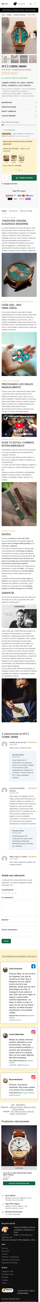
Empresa (5, 1248)
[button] (35, 3)
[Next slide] (33, 35)
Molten (21, 162)
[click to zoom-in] (20, 35)
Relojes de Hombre (20, 15)
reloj (12, 1111)
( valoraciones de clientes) (21, 69)
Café (6, 162)
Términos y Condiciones (10, 1257)
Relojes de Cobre (30, 1107)
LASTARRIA (12, 1065)
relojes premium (21, 1114)
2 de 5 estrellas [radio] (6, 893)
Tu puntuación (8, 890)
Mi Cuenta (5, 1251)
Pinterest (5, 1277)
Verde (14, 162)
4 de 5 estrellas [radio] (12, 893)
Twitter (4, 1283)
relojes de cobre (20, 1111)
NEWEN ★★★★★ (23, 1065)
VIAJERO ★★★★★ (15, 1020)
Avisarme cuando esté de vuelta (19, 1183)
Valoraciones (25, 211)
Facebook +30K (7, 1274)
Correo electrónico (10, 930)
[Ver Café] (6, 158)
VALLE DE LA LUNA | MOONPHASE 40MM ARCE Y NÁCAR (17, 1174)
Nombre (5, 920)
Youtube (5, 1280)
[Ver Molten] (21, 158)
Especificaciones (9, 107)
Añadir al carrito (26, 178)
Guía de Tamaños (9, 116)
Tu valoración (8, 897)
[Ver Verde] (14, 158)
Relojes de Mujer (18, 1109)
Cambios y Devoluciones (10, 1260)
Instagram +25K (7, 1271)
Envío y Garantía (9, 111)
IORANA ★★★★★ (14, 1095)
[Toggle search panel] (30, 4)
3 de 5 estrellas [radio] (9, 893)
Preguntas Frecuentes (10, 1263)
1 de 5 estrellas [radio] (3, 893)
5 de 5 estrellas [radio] (16, 893)
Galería (4, 211)
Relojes (9, 15)
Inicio (3, 15)
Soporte (4, 1254)
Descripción (7, 102)
